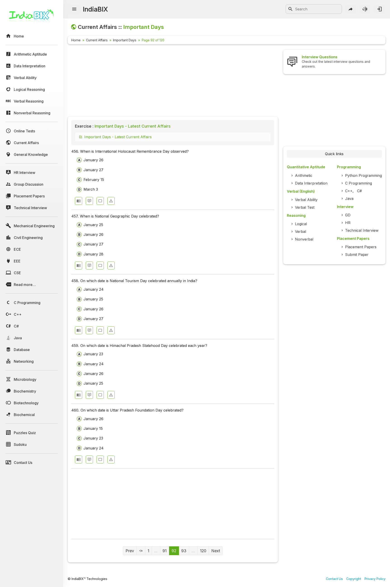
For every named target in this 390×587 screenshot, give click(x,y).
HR (348, 222)
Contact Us (334, 579)
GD (348, 215)
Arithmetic (303, 175)
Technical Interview (361, 230)
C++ (349, 191)
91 (164, 550)
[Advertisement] (173, 81)
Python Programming (363, 175)
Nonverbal (304, 239)
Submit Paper (357, 254)
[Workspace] (100, 201)
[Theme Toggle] (365, 9)
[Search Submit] (290, 9)
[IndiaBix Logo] (31, 17)
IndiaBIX (95, 9)
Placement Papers (360, 247)
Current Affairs (97, 40)
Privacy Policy (374, 579)
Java (349, 198)
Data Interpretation (311, 183)
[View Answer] (78, 201)
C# (359, 191)
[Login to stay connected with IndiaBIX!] (379, 9)
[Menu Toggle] (74, 9)
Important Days (124, 40)
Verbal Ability (306, 199)
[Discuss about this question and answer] (89, 201)
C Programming (358, 183)
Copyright (353, 579)
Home (76, 40)
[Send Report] (111, 201)
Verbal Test (304, 207)
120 (203, 550)
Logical (301, 224)
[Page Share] (351, 9)
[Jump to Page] (140, 550)
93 (183, 550)
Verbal (300, 231)
